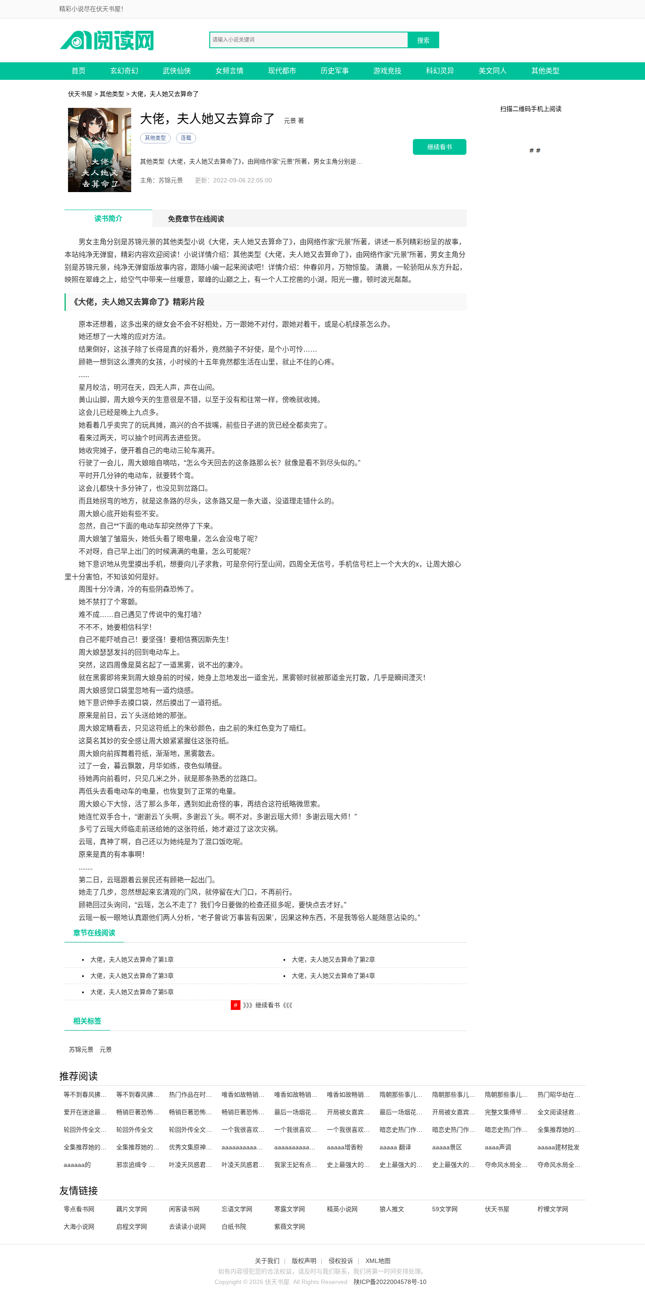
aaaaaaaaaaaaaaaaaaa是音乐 (316, 1147)
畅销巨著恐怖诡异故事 (199, 1112)
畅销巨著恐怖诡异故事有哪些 (261, 1112)
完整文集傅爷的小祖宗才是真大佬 (531, 1112)
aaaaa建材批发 (559, 1147)
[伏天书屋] (107, 39)
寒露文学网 (289, 1208)
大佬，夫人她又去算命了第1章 (132, 959)
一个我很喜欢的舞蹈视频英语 (367, 1129)
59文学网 (445, 1208)
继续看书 (439, 146)
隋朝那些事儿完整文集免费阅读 (475, 1094)
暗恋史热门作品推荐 (512, 1129)
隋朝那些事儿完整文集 (410, 1094)
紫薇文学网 (289, 1226)
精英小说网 (342, 1208)
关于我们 (267, 1260)
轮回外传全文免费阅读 (199, 1129)
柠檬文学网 (553, 1208)
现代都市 (282, 71)
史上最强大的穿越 (404, 1164)
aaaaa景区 (447, 1147)
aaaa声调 (498, 1147)
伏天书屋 (80, 93)
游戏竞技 (387, 71)
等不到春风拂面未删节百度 (100, 1094)
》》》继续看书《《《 (267, 1005)
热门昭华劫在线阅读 (565, 1094)
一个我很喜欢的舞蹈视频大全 (314, 1129)
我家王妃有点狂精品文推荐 (311, 1164)
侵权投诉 (341, 1260)
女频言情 (229, 71)
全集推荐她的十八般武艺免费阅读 (162, 1147)
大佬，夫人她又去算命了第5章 (132, 991)
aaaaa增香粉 (345, 1147)
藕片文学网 (131, 1208)
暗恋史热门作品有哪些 (463, 1129)
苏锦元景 (81, 1049)
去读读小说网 (187, 1226)
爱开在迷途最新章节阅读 (97, 1112)
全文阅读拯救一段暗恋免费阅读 (581, 1112)
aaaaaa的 (77, 1164)
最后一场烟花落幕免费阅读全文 (317, 1112)
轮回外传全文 (134, 1129)
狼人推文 (392, 1208)
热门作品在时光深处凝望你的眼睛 (215, 1094)
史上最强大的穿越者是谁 (360, 1164)
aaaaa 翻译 (395, 1147)
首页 (79, 71)
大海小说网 (79, 1226)
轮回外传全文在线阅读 (94, 1129)
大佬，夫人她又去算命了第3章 (132, 975)
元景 (106, 1049)
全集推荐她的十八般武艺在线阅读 (110, 1147)
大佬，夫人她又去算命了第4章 (333, 975)
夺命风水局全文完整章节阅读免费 (584, 1164)
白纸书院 (234, 1226)
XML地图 (378, 1260)
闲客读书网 (184, 1208)
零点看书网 (79, 1208)
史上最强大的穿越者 (459, 1164)
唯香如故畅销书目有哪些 (360, 1094)
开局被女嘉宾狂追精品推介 (469, 1112)
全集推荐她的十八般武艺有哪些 (581, 1129)
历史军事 (335, 71)
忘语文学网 (237, 1208)
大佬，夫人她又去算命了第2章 (333, 959)
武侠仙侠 (177, 71)
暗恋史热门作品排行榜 (410, 1129)
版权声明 (304, 1260)
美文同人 (493, 71)
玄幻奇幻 (124, 71)
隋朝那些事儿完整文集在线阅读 (528, 1094)
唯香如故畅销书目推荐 (252, 1094)
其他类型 (545, 71)
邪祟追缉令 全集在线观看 (151, 1164)
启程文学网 (131, 1226)
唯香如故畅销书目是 (302, 1094)
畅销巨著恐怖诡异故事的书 (153, 1112)
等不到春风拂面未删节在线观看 (159, 1094)
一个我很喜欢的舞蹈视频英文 (261, 1129)
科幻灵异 (440, 71)
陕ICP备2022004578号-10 (390, 1281)
